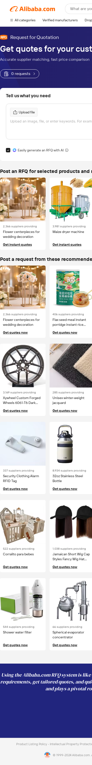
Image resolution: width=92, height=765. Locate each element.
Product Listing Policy (32, 744)
